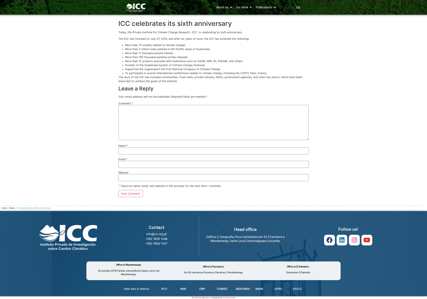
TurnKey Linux (229, 297)
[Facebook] (329, 240)
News (12, 208)
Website (123, 172)
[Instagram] (354, 240)
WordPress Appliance (201, 297)
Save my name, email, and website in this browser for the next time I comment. (171, 186)
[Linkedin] (342, 240)
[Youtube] (366, 240)
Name (123, 145)
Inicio (4, 208)
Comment (125, 103)
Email (122, 159)
